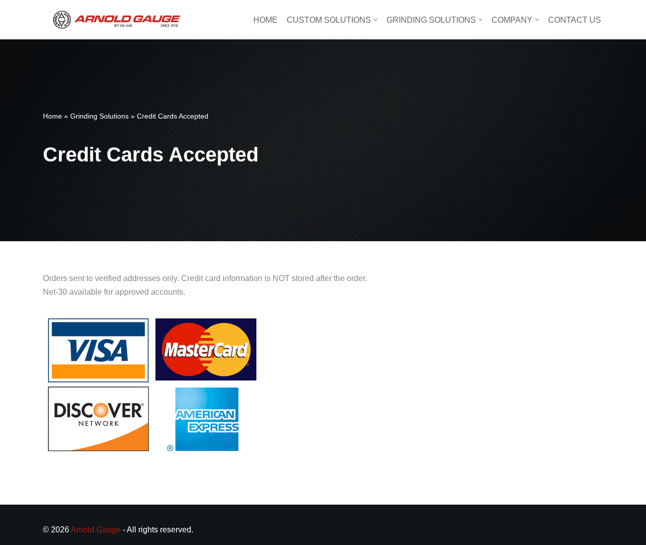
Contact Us (574, 20)
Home (265, 20)
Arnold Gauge (96, 529)
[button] (375, 20)
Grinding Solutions (99, 116)
